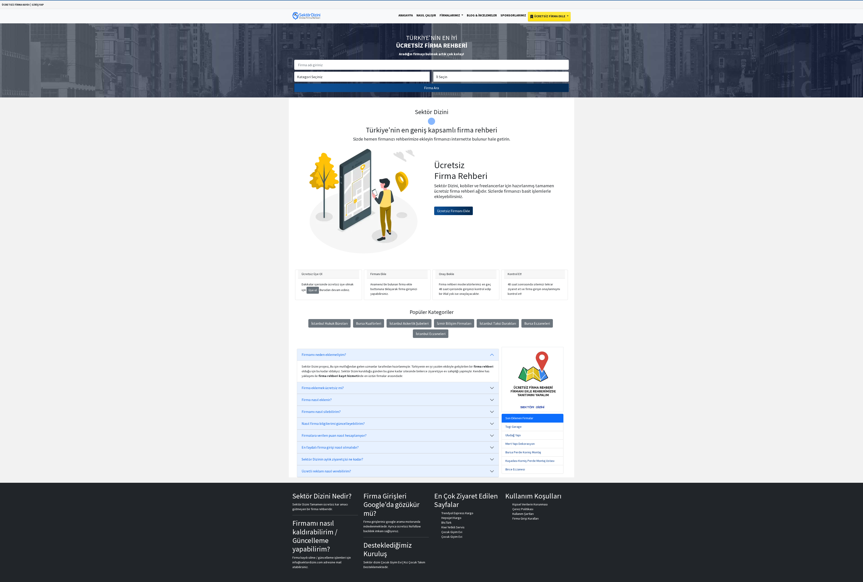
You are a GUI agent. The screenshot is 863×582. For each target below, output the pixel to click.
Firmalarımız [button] (450, 15)
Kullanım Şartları (523, 514)
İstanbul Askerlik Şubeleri (409, 323)
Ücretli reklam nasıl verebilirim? (326, 471)
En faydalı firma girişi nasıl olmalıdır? (330, 447)
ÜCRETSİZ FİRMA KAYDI (16, 4)
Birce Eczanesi (515, 469)
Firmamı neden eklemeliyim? (324, 354)
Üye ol (313, 290)
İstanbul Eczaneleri (430, 333)
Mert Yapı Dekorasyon (520, 444)
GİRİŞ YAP (38, 4)
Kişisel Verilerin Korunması (530, 504)
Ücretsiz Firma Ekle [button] (550, 16)
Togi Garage (513, 427)
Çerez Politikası (522, 509)
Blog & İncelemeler (482, 15)
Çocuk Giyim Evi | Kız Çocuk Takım (403, 562)
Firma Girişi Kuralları (525, 518)
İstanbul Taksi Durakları (498, 323)
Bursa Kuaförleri (368, 323)
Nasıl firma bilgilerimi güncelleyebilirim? (333, 423)
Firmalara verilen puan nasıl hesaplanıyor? (334, 435)
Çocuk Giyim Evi (451, 532)
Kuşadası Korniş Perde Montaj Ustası (529, 461)
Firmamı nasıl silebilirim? (321, 411)
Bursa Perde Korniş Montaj (523, 452)
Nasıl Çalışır (426, 15)
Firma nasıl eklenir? (317, 399)
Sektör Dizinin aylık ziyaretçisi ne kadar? (332, 459)
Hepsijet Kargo (451, 518)
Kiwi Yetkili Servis (453, 527)
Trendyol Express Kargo (457, 513)
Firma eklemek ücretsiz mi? (323, 388)
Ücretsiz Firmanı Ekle (453, 211)
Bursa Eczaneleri (537, 323)
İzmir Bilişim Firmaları (454, 323)
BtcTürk (446, 522)
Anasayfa (405, 15)
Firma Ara (431, 88)
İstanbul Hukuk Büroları (329, 323)
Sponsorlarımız (513, 15)
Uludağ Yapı (513, 435)
